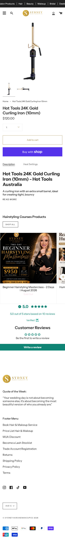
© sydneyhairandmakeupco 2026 (20, 518)
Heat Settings (30, 164)
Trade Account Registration (20, 448)
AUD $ (9, 506)
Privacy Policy (11, 466)
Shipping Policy (12, 460)
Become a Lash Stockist (17, 442)
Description (9, 164)
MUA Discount (11, 436)
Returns (7, 454)
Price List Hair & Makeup (18, 430)
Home (5, 101)
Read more (10, 199)
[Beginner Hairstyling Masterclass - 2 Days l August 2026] (28, 258)
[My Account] (53, 13)
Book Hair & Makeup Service (20, 424)
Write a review (33, 347)
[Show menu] (4, 13)
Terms (6, 472)
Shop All (10, 224)
